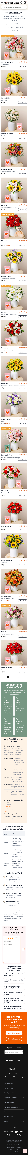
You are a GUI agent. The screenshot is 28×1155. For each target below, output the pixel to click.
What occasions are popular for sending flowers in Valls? (13, 1000)
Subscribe (14, 1057)
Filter (25, 1151)
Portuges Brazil (14, 1152)
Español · (8, 1145)
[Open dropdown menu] (23, 1083)
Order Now (22, 66)
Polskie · (13, 1147)
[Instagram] (14, 1077)
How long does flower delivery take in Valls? (12, 987)
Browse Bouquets (14, 1039)
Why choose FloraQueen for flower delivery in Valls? (13, 1007)
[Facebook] (5, 1077)
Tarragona (7, 806)
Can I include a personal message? (13, 993)
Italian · (8, 1147)
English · (19, 1147)
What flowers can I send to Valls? (14, 981)
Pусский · (10, 1149)
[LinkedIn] (22, 1077)
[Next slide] (23, 949)
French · (13, 1145)
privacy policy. (17, 1060)
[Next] (20, 677)
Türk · (18, 1149)
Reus (6, 811)
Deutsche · (19, 1145)
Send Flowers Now (14, 1033)
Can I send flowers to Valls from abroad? (13, 975)
